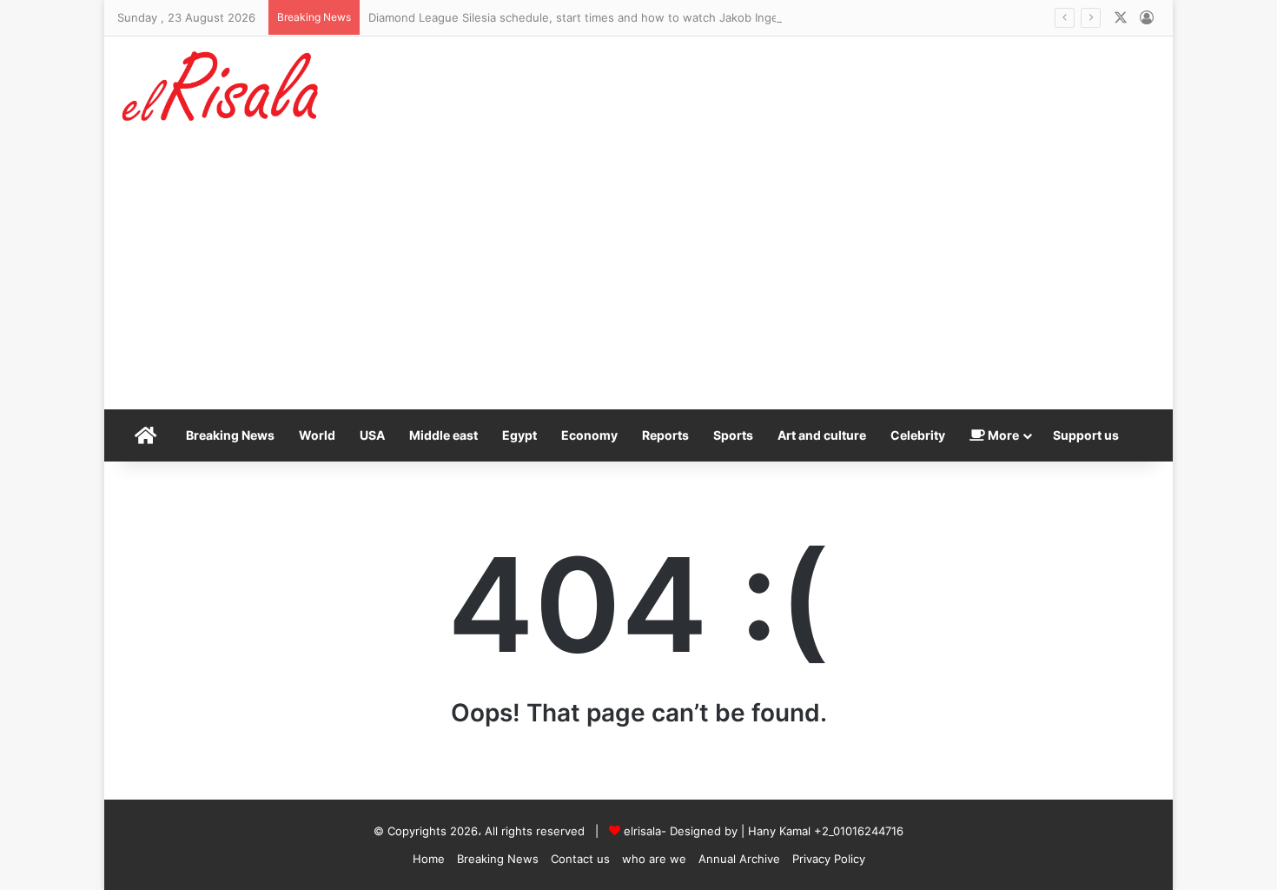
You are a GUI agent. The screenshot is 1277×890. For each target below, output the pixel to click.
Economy (589, 435)
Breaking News (230, 435)
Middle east (443, 435)
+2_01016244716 (858, 831)
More (1002, 435)
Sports (733, 435)
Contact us (580, 859)
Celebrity (917, 435)
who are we (654, 859)
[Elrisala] (221, 92)
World (317, 435)
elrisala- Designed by (682, 831)
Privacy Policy (828, 859)
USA (372, 435)
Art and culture (821, 435)
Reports (665, 435)
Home (429, 859)
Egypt (519, 435)
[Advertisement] (638, 279)
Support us (1086, 435)
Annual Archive (739, 859)
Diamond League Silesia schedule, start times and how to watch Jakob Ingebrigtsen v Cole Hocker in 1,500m (663, 17)
